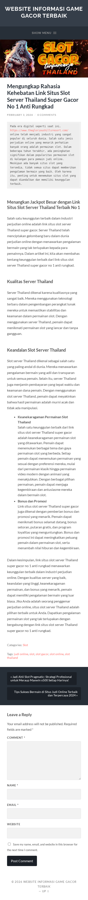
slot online (57, 654)
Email (13, 805)
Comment (16, 737)
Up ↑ (45, 891)
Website (13, 824)
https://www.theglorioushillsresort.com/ (39, 130)
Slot (25, 645)
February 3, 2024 (20, 114)
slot (31, 654)
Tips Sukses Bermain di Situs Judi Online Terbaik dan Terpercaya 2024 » (46, 693)
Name (12, 785)
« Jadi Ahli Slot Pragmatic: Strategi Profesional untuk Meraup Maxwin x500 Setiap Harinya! (41, 678)
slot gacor (42, 654)
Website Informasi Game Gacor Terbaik (44, 12)
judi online (21, 654)
